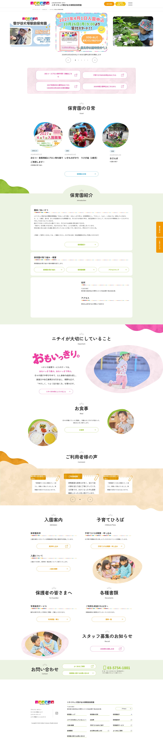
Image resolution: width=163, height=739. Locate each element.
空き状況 (109, 4)
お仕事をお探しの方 (120, 4)
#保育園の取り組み (36, 165)
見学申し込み (53, 546)
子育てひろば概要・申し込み (108, 546)
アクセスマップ (113, 270)
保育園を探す (44, 9)
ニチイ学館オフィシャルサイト (38, 717)
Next (94, 60)
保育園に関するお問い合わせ (79, 673)
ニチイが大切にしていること (56, 391)
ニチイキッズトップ (36, 9)
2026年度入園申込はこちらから (105, 86)
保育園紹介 (81, 244)
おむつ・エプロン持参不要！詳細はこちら (58, 75)
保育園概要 (81, 270)
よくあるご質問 (79, 666)
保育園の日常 (81, 174)
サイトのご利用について (37, 712)
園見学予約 (160, 229)
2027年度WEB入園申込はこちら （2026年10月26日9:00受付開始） (58, 86)
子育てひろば (160, 245)
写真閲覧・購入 (53, 619)
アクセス (124, 708)
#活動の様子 (113, 162)
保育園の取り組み (49, 270)
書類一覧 (109, 619)
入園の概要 (53, 569)
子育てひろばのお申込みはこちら (104, 75)
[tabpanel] (81, 34)
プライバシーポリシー (36, 709)
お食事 (81, 430)
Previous (68, 60)
